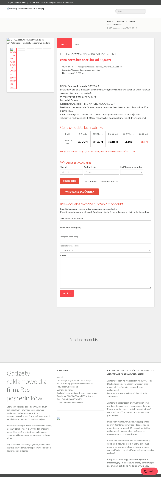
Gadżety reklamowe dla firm (70, 402)
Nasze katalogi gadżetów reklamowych (75, 383)
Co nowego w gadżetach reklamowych (74, 380)
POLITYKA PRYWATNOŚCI (69, 399)
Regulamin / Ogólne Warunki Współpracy (76, 396)
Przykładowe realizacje (67, 386)
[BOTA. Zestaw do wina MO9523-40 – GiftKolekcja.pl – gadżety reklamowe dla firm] (13, 68)
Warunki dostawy (65, 390)
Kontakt (60, 377)
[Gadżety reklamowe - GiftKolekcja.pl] (26, 11)
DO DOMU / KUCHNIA (125, 21)
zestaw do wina (93, 70)
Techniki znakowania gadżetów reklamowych (77, 393)
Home (110, 21)
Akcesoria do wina (114, 24)
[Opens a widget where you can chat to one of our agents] (149, 471)
